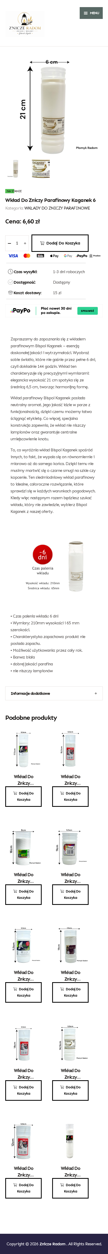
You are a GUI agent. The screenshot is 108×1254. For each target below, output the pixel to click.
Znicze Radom (52, 1243)
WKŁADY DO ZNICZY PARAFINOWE (57, 208)
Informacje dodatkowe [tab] (30, 693)
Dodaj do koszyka (63, 243)
